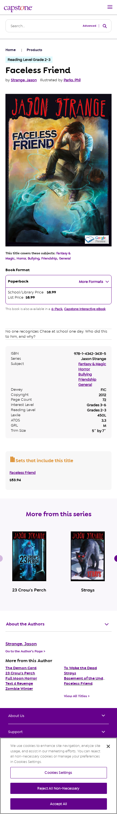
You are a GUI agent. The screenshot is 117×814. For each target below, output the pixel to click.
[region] (58, 776)
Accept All (58, 804)
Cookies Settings (58, 773)
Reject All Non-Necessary (58, 788)
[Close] (108, 746)
